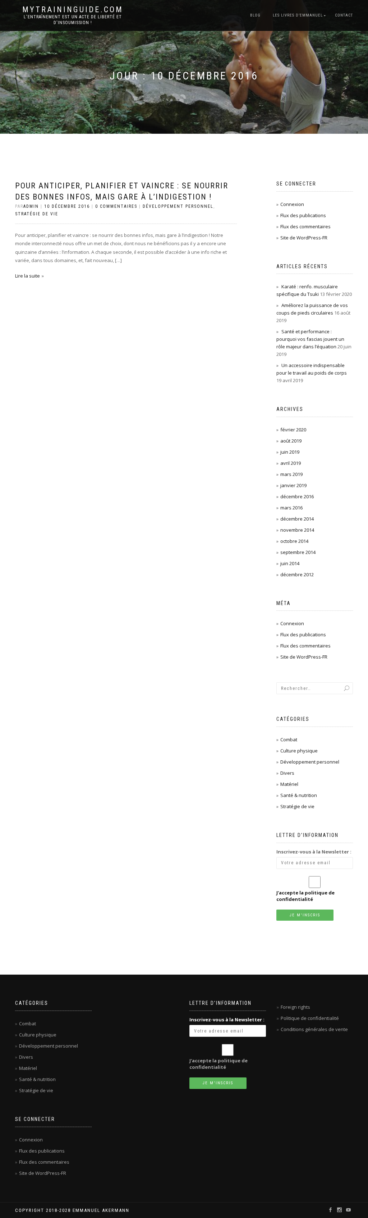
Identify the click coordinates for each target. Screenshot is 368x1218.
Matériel (289, 784)
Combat (288, 739)
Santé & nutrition (298, 795)
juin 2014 (289, 563)
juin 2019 (289, 452)
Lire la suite (27, 276)
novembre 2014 (297, 530)
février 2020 (293, 429)
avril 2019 (290, 463)
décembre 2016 (297, 496)
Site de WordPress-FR (303, 237)
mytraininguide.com (72, 9)
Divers (287, 773)
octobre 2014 (294, 541)
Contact (344, 15)
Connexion (292, 204)
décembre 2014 (297, 519)
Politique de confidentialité (310, 1018)
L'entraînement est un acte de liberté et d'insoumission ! (73, 19)
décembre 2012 (297, 574)
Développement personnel (178, 206)
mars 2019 (291, 474)
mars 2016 (291, 507)
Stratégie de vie (36, 213)
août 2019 (291, 441)
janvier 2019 (293, 485)
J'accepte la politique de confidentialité (305, 895)
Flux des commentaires (305, 226)
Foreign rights (295, 1007)
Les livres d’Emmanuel (298, 15)
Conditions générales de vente (314, 1029)
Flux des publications (303, 215)
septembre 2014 (298, 552)
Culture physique (299, 750)
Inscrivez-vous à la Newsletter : (313, 851)
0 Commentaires (116, 206)
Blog (255, 15)
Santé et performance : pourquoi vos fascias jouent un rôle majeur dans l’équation (310, 339)
